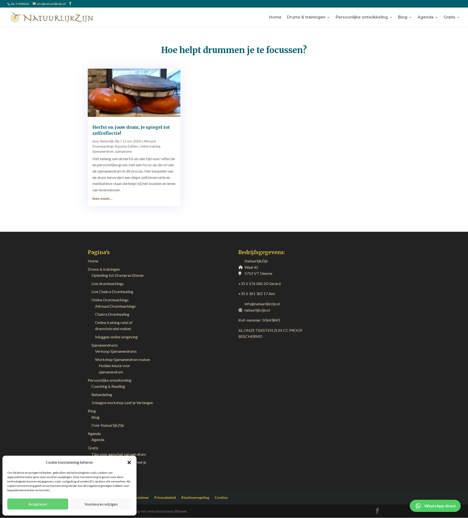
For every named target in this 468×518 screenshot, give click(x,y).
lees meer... (102, 198)
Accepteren (38, 504)
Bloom (181, 511)
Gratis (449, 17)
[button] (129, 462)
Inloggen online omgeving (116, 336)
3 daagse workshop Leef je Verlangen (122, 402)
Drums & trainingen (306, 17)
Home (275, 17)
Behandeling (101, 394)
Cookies (221, 497)
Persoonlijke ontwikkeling (362, 17)
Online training (149, 146)
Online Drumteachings (110, 299)
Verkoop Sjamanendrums (116, 351)
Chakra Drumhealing (112, 314)
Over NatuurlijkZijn (107, 425)
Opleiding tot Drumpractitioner (117, 275)
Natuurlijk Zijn (110, 141)
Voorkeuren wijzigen (101, 504)
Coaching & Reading (108, 386)
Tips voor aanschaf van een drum (118, 454)
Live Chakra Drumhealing (112, 291)
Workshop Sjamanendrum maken (122, 359)
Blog (402, 17)
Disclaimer (140, 497)
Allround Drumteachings (115, 306)
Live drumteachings (107, 283)
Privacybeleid (165, 497)
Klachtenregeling (195, 497)
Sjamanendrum (103, 151)
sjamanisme (123, 151)
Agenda (425, 17)
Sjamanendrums (104, 345)
